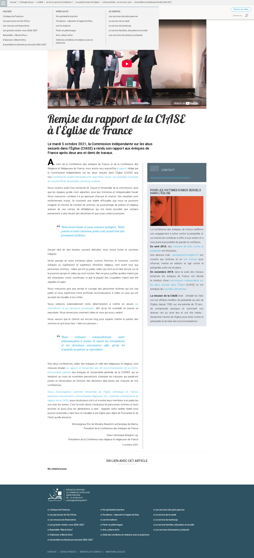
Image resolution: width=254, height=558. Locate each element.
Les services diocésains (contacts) (126, 35)
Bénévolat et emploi (91, 552)
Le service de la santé (119, 21)
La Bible (40, 2)
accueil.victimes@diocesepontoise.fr (170, 176)
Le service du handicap (120, 26)
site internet (190, 259)
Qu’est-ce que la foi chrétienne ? (59, 2)
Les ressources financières (16, 26)
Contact (51, 552)
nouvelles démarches (174, 288)
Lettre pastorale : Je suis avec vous (117, 2)
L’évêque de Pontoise (13, 16)
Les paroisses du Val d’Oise (16, 21)
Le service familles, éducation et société (128, 30)
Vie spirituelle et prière (67, 16)
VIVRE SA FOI (62, 11)
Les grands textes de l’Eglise (87, 2)
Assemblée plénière (60, 372)
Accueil (13, 2)
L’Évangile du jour (26, 2)
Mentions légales (115, 552)
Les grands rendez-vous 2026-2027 (20, 30)
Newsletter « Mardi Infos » (15, 35)
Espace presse (68, 552)
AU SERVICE (114, 11)
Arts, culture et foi (64, 35)
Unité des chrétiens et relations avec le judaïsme (74, 41)
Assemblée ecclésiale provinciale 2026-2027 (24, 44)
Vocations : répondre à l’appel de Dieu (74, 21)
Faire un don (241, 9)
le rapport (122, 168)
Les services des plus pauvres (123, 16)
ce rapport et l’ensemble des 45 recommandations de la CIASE (102, 368)
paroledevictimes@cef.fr (185, 254)
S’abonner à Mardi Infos (14, 40)
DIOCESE (7, 11)
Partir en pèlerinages (66, 30)
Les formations (63, 26)
